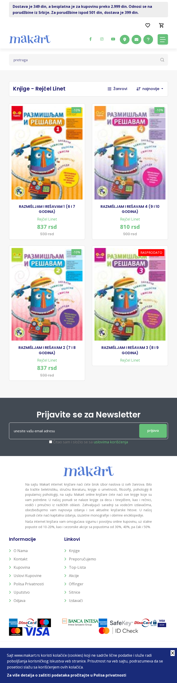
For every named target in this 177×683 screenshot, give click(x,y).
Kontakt (20, 559)
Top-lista (77, 567)
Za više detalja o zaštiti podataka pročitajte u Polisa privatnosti (66, 675)
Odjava (19, 600)
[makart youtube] (113, 39)
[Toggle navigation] (163, 39)
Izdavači (76, 600)
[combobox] (155, 89)
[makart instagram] (101, 39)
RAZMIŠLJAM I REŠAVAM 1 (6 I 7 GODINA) (47, 209)
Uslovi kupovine (27, 575)
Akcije (74, 575)
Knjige (74, 550)
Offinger (76, 584)
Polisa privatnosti (29, 584)
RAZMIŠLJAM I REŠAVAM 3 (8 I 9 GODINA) (130, 350)
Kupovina (22, 567)
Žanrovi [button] (120, 88)
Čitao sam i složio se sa (90, 441)
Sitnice (74, 592)
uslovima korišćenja (111, 441)
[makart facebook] (90, 39)
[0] (161, 25)
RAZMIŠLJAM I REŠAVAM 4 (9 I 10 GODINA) (129, 209)
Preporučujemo (82, 559)
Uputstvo (22, 592)
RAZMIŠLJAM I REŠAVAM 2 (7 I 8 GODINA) (47, 350)
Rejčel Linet (47, 219)
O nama (21, 550)
